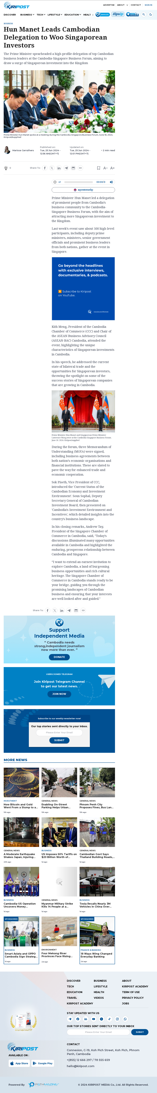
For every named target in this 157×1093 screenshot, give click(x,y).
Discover (10, 14)
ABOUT (120, 5)
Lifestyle (54, 14)
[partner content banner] (83, 289)
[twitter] (51, 168)
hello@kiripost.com (80, 1066)
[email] (73, 168)
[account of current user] (143, 14)
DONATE (59, 657)
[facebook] (44, 168)
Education (72, 14)
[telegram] (66, 168)
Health (88, 14)
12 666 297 (84, 1060)
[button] (98, 168)
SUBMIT (59, 740)
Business (26, 14)
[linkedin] (59, 168)
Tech (40, 14)
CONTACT (136, 5)
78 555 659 (102, 1060)
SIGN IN (148, 5)
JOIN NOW (59, 694)
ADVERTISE (109, 5)
